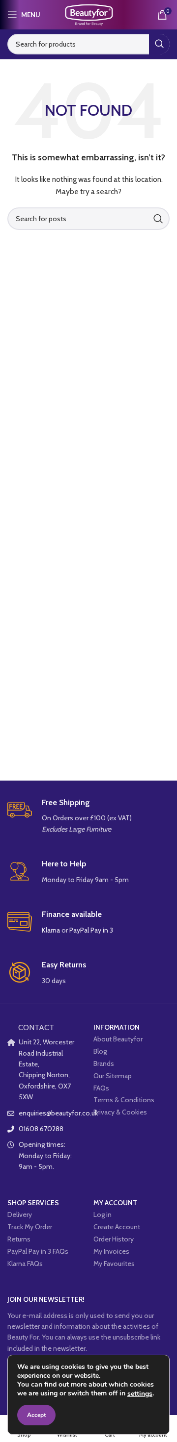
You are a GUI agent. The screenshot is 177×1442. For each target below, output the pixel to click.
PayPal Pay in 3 (91, 930)
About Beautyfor (118, 1039)
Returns (18, 1239)
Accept (36, 1415)
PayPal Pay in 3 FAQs (37, 1251)
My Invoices (111, 1251)
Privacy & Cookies (120, 1112)
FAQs (101, 1088)
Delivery (19, 1214)
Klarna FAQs (25, 1263)
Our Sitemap (112, 1075)
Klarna (51, 930)
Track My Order (29, 1226)
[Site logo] (88, 13)
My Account (115, 1202)
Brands (103, 1063)
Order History (113, 1239)
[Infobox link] (88, 816)
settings (139, 1394)
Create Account (116, 1226)
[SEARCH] (159, 44)
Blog (100, 1051)
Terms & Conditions (123, 1099)
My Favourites (114, 1263)
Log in (102, 1214)
